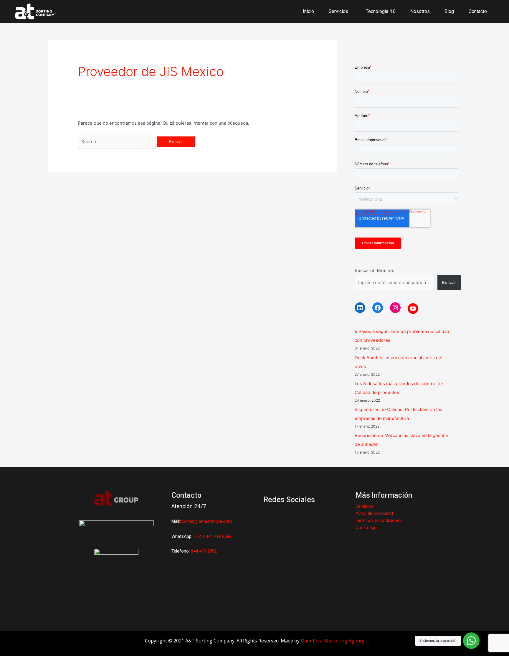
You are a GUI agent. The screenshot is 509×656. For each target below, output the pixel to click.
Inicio (308, 11)
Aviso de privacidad (374, 513)
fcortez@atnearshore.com (206, 521)
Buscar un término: (374, 270)
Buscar (449, 282)
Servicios (364, 506)
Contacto (478, 11)
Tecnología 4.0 (381, 11)
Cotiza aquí (366, 527)
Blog (449, 11)
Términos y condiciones (379, 520)
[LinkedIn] (360, 307)
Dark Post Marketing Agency (332, 640)
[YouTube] (413, 308)
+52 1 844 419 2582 (213, 536)
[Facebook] (377, 307)
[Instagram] (395, 307)
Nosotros (420, 11)
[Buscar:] (117, 141)
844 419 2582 (204, 551)
